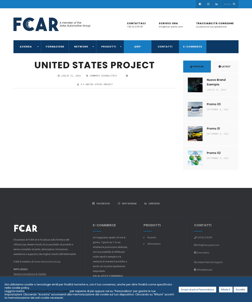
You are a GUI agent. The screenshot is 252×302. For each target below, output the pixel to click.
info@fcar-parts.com (208, 245)
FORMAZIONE (55, 46)
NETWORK (81, 46)
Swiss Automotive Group (47, 261)
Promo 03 (214, 104)
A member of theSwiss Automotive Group (75, 24)
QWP (137, 46)
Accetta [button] (240, 289)
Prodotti (108, 46)
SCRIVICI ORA (171, 25)
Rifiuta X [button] (225, 289)
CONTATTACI (136, 25)
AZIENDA (26, 46)
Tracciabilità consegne (215, 25)
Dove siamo (202, 252)
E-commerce (192, 46)
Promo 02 (214, 153)
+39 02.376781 (204, 237)
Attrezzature (153, 243)
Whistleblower (204, 269)
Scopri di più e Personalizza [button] (197, 289)
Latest (226, 66)
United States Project (94, 65)
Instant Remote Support (210, 262)
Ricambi (151, 237)
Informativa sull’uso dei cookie (47, 291)
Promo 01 (213, 129)
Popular (198, 66)
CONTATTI (165, 46)
